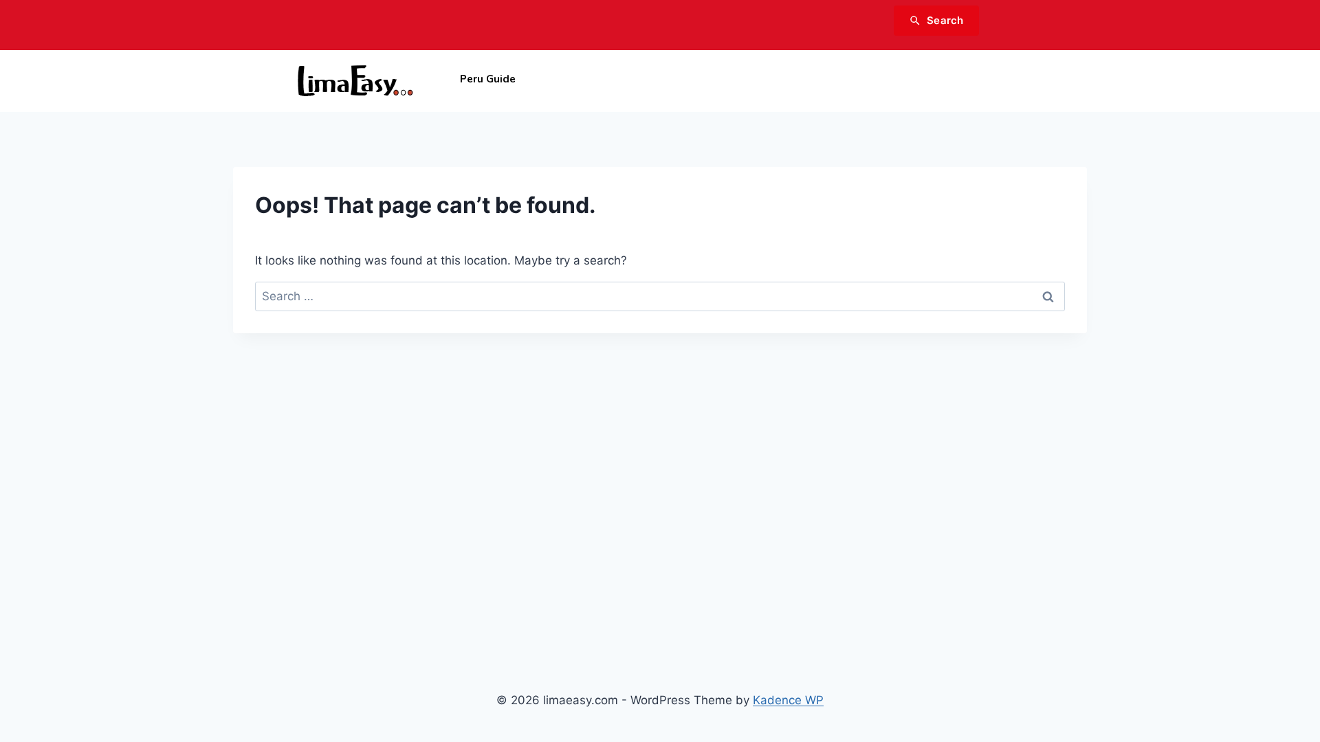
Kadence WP (788, 700)
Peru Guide (488, 79)
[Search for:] (660, 296)
